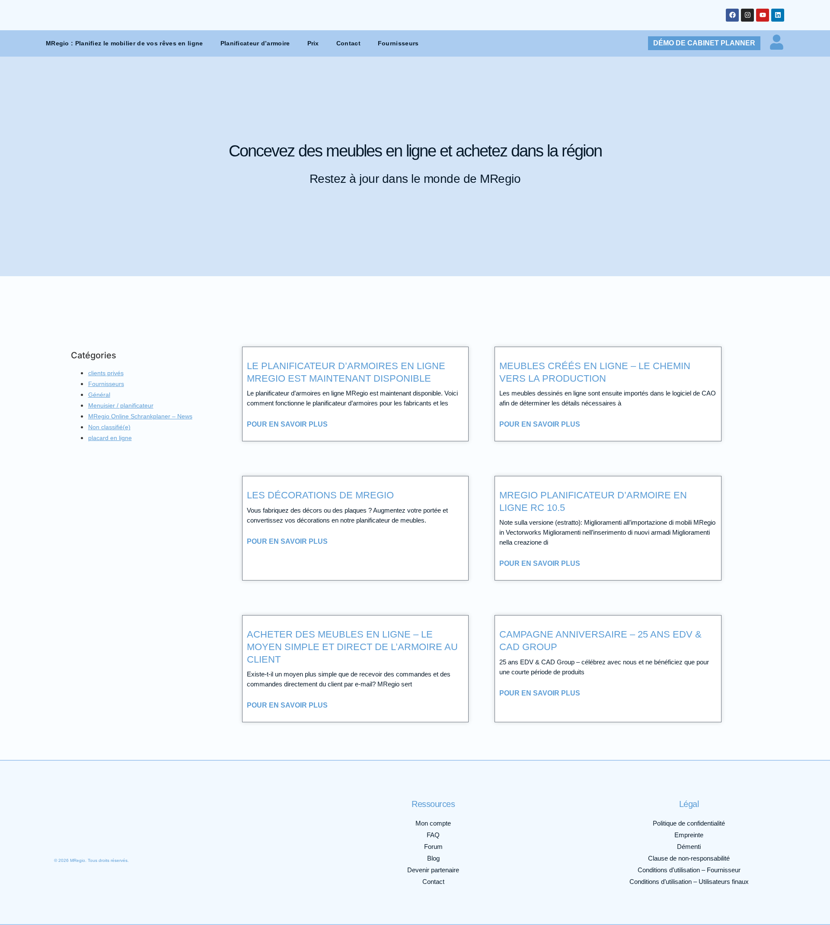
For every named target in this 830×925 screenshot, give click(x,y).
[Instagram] (747, 15)
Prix (313, 43)
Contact (348, 43)
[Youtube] (762, 15)
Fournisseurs (398, 43)
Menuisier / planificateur (120, 405)
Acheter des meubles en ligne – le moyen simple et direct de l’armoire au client (352, 646)
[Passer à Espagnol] (135, 839)
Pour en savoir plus (287, 424)
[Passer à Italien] (118, 839)
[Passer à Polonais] (170, 839)
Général (99, 394)
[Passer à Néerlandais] (152, 839)
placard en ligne (110, 437)
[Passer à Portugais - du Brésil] (187, 839)
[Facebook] (732, 15)
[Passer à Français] (100, 839)
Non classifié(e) (109, 427)
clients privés (106, 373)
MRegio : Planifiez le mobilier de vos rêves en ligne (124, 43)
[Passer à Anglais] (83, 839)
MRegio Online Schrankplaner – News (140, 416)
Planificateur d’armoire (255, 43)
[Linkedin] (777, 15)
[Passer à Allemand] (66, 839)
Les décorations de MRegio (320, 495)
